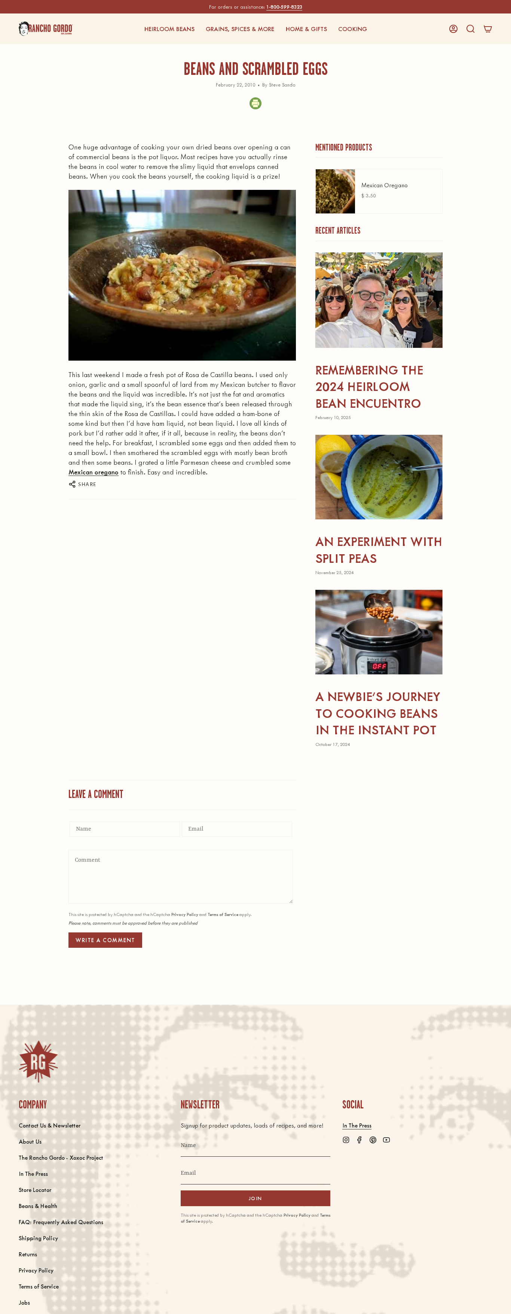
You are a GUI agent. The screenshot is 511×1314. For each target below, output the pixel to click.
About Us (30, 1141)
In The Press (33, 1173)
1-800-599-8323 (284, 6)
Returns (28, 1254)
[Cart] (487, 28)
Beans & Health (38, 1205)
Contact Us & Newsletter (49, 1125)
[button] (169, 29)
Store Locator (35, 1189)
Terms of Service (223, 914)
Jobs (24, 1302)
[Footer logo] (38, 1061)
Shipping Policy (38, 1238)
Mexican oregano (93, 472)
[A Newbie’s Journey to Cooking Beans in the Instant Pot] (379, 632)
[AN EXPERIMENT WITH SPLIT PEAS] (379, 477)
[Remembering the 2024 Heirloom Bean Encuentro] (379, 300)
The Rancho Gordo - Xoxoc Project (61, 1157)
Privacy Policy (184, 914)
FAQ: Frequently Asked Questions (61, 1222)
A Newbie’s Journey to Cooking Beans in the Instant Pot (377, 712)
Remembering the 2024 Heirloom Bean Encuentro (369, 386)
